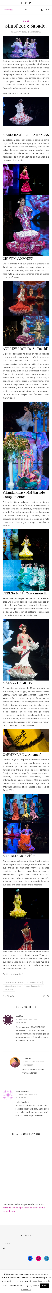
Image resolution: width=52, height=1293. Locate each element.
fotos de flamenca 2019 (14, 982)
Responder (21, 1022)
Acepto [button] (45, 1285)
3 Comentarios (34, 31)
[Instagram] (38, 1258)
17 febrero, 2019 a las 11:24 (26, 1094)
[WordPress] (46, 1258)
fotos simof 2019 (34, 982)
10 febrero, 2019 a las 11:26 (26, 1019)
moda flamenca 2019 (34, 986)
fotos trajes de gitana (13, 986)
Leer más (26, 1289)
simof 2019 (9, 990)
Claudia (10, 996)
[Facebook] (30, 1258)
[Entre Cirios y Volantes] (8, 10)
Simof (26, 21)
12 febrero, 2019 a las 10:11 (33, 1062)
